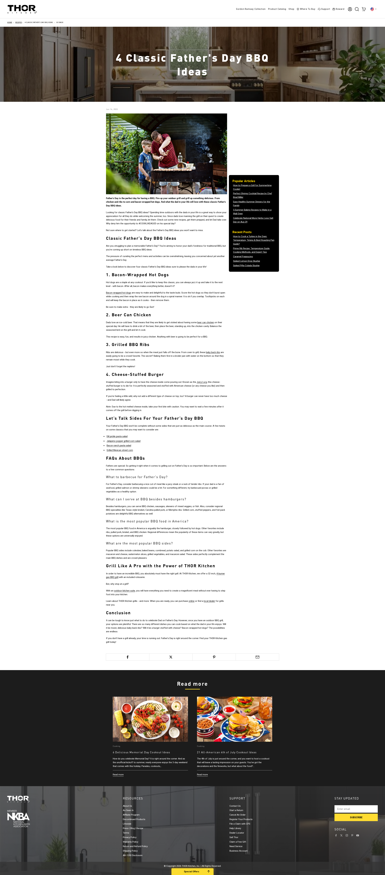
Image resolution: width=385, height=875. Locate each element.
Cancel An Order (237, 814)
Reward (340, 9)
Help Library (235, 828)
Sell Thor (233, 837)
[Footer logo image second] (24, 818)
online (191, 601)
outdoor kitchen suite (124, 590)
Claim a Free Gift (237, 841)
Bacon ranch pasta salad (119, 445)
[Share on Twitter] (170, 657)
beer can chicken (205, 322)
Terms (126, 832)
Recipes (18, 22)
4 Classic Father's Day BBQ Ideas (39, 22)
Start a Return (236, 810)
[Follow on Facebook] (335, 835)
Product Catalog (277, 9)
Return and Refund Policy (135, 846)
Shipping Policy (130, 850)
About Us (127, 806)
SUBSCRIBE (356, 817)
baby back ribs (213, 352)
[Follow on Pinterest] (352, 835)
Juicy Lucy (202, 382)
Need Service (235, 846)
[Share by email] (257, 657)
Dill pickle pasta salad (117, 436)
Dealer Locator (236, 832)
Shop (291, 9)
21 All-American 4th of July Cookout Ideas (227, 752)
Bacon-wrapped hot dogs (118, 292)
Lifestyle (127, 823)
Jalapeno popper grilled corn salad (123, 441)
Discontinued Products (134, 819)
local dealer (209, 601)
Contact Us (235, 806)
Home (9, 22)
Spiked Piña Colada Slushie (246, 265)
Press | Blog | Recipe (133, 828)
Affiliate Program (131, 814)
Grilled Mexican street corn (120, 450)
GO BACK (59, 22)
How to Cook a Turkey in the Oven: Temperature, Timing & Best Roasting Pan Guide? (253, 240)
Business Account (238, 850)
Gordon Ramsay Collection (251, 9)
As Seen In (128, 810)
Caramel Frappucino (243, 256)
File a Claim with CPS (239, 823)
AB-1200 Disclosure (132, 855)
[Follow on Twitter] (341, 835)
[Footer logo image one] (24, 799)
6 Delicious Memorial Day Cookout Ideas (141, 752)
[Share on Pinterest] (214, 657)
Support (325, 9)
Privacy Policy (129, 837)
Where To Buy (307, 9)
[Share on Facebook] (127, 657)
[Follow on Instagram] (346, 835)
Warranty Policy (130, 841)
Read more (118, 774)
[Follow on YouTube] (357, 835)
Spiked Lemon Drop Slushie (246, 261)
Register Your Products (241, 819)
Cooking (116, 746)
